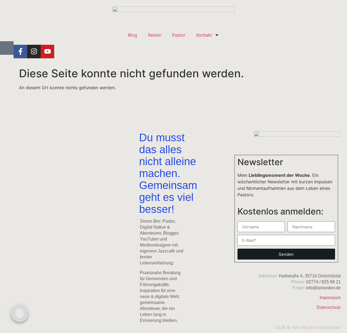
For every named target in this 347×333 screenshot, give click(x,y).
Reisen (154, 35)
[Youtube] (47, 51)
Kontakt (204, 35)
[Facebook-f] (20, 51)
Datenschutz (329, 307)
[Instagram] (34, 51)
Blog (132, 35)
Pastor (178, 35)
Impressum (330, 297)
